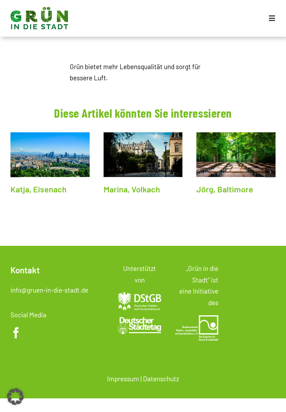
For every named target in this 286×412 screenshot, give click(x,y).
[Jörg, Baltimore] (236, 154)
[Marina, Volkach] (143, 154)
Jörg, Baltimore (224, 189)
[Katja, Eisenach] (50, 154)
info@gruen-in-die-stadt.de (49, 290)
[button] (15, 172)
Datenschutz (161, 379)
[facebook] (16, 332)
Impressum (123, 379)
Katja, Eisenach (38, 189)
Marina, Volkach (132, 189)
